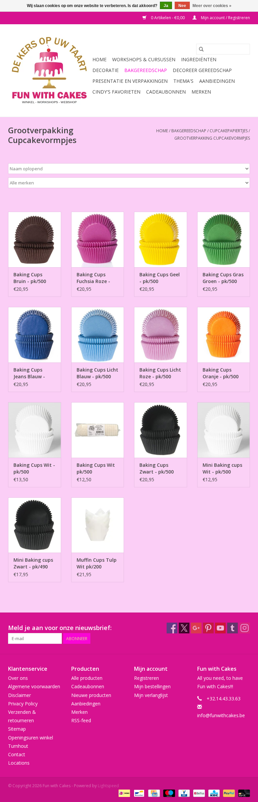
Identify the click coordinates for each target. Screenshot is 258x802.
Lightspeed (108, 786)
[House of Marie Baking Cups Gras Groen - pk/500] (223, 239)
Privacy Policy (23, 703)
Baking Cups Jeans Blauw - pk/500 (29, 373)
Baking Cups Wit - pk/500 (34, 468)
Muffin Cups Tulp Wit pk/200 (97, 563)
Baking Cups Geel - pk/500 (159, 277)
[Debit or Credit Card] (243, 793)
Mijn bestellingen (152, 686)
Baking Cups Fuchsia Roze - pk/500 (93, 278)
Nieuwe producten (91, 695)
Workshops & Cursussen (143, 59)
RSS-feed (81, 720)
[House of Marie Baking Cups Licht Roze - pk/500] (160, 334)
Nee (182, 5)
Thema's (183, 81)
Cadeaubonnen (166, 92)
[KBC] (213, 793)
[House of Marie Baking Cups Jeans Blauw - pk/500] (34, 334)
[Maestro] (168, 793)
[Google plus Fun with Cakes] (196, 628)
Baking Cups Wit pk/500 (96, 468)
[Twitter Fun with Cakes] (184, 628)
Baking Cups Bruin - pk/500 (29, 277)
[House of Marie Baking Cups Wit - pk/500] (34, 430)
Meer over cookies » (211, 5)
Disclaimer (19, 695)
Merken (201, 92)
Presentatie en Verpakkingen (130, 81)
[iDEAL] (123, 793)
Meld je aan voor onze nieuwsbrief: (60, 627)
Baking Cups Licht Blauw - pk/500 (97, 373)
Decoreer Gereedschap (202, 70)
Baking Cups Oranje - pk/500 (221, 373)
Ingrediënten (198, 59)
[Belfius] (198, 793)
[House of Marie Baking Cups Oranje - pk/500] (223, 334)
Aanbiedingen (217, 81)
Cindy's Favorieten (116, 92)
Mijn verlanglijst (151, 695)
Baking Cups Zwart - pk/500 (156, 468)
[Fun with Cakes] (49, 70)
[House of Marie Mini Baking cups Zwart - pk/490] (34, 525)
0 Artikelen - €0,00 (168, 18)
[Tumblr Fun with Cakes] (232, 628)
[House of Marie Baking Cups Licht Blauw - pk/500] (97, 334)
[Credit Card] (153, 793)
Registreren (146, 678)
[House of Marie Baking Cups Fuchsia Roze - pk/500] (97, 239)
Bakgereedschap (145, 70)
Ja (166, 5)
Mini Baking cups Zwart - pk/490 (33, 563)
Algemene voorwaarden (34, 686)
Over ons (18, 678)
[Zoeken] (201, 49)
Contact (16, 754)
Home (99, 59)
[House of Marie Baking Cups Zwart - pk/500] (160, 430)
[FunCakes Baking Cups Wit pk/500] (97, 430)
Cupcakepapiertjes (229, 131)
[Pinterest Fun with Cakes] (208, 628)
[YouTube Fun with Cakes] (220, 628)
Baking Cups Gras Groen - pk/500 (223, 277)
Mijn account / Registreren (225, 18)
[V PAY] (183, 793)
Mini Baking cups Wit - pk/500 (222, 468)
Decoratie (105, 70)
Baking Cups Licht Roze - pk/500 (160, 373)
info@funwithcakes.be (221, 715)
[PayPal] (228, 793)
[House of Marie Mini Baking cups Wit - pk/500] (223, 430)
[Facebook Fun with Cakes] (172, 628)
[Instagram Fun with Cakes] (244, 628)
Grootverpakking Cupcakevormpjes (212, 138)
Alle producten (86, 678)
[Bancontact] (138, 793)
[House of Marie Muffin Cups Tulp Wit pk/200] (97, 525)
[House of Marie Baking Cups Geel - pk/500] (160, 239)
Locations (19, 763)
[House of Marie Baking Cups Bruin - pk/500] (34, 239)
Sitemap (17, 729)
